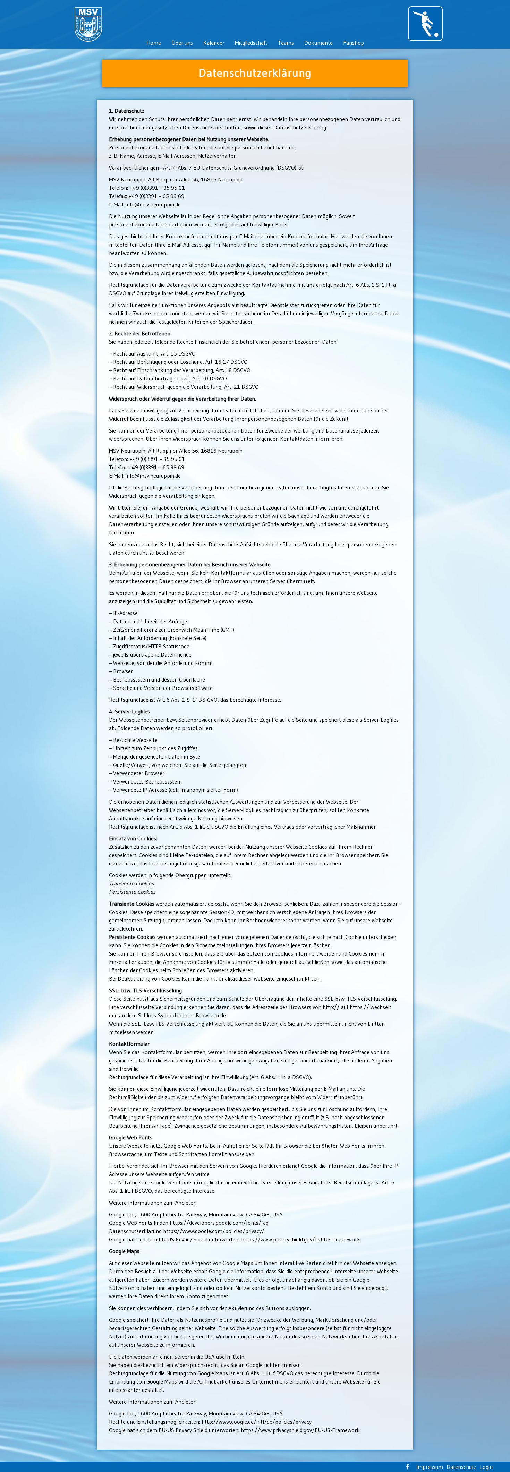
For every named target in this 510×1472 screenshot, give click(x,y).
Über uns (182, 42)
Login (486, 1466)
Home (153, 42)
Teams (286, 42)
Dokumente (318, 42)
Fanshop (353, 42)
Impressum (429, 1466)
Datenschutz (461, 1466)
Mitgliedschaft (251, 42)
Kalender (213, 42)
